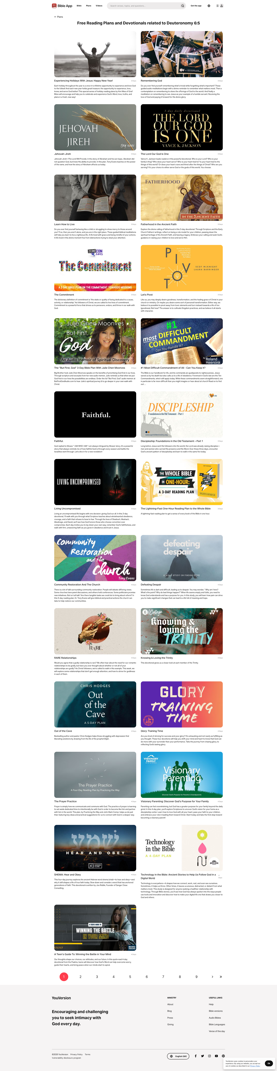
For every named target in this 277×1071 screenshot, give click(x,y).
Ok (269, 1063)
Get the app (196, 5)
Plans (88, 5)
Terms (87, 1054)
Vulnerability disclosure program (66, 1058)
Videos (99, 5)
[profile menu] (219, 6)
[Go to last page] (221, 976)
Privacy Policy (76, 1054)
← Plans (58, 16)
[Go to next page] (212, 976)
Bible (79, 5)
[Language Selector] (209, 6)
